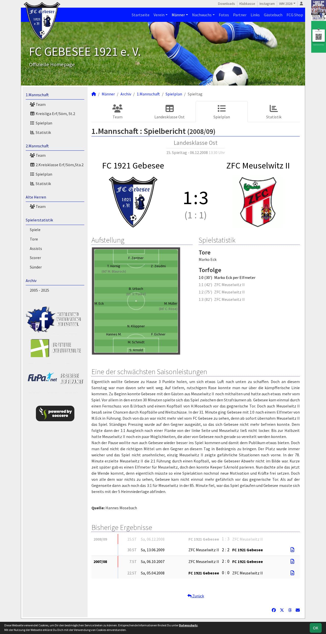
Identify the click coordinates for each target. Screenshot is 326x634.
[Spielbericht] (292, 550)
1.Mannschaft (37, 94)
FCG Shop (295, 14)
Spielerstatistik (39, 219)
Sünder (36, 267)
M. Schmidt (136, 342)
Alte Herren (36, 197)
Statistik (43, 132)
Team (40, 104)
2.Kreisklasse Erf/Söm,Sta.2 (59, 164)
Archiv (31, 280)
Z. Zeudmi (158, 266)
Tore (34, 239)
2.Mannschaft (37, 145)
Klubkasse (247, 3)
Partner (240, 14)
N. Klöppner (136, 326)
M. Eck (99, 303)
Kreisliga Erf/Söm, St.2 (55, 113)
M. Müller (171, 303)
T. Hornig (113, 266)
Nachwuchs (202, 14)
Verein (159, 14)
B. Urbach (136, 288)
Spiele (35, 229)
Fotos (224, 14)
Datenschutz (188, 625)
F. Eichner (158, 334)
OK (315, 627)
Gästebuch (273, 14)
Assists (36, 248)
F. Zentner (136, 258)
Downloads (226, 3)
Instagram (267, 3)
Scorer (35, 257)
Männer (178, 14)
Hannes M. (113, 334)
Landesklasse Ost (169, 116)
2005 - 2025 (39, 290)
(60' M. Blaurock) (114, 271)
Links (255, 14)
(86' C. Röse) (168, 308)
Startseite (141, 14)
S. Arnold (136, 350)
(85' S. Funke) (136, 294)
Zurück (198, 595)
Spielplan (43, 122)
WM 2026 (285, 3)
